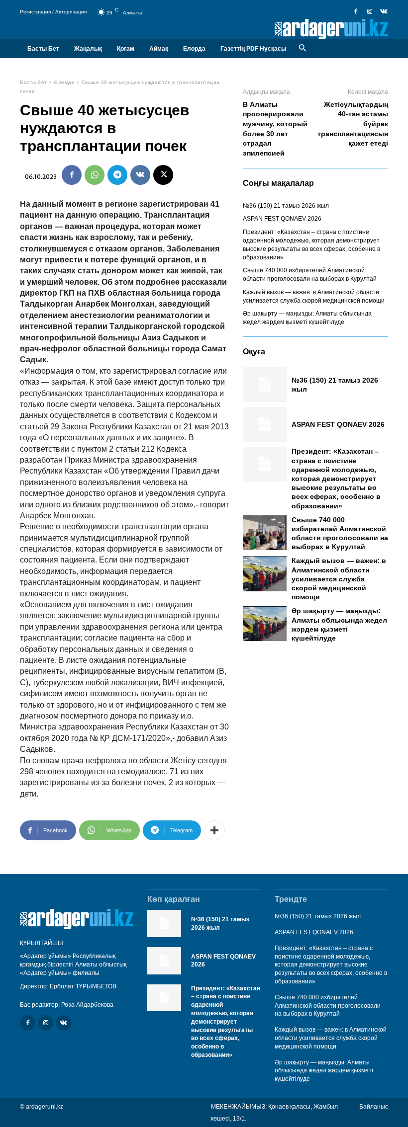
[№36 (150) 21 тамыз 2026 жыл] (265, 384)
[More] (214, 830)
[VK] (140, 175)
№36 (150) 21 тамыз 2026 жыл (286, 205)
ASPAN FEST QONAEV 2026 (282, 218)
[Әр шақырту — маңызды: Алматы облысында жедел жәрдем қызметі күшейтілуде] (265, 623)
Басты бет (33, 82)
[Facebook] (355, 11)
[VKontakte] (383, 11)
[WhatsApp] (94, 175)
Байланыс (373, 1106)
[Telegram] (117, 175)
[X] (163, 175)
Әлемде (64, 82)
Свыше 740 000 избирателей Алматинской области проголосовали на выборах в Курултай (328, 1006)
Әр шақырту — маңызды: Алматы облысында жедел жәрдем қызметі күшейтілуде (324, 1071)
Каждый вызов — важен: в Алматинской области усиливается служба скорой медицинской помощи (339, 579)
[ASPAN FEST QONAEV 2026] (265, 424)
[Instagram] (369, 11)
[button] (302, 48)
